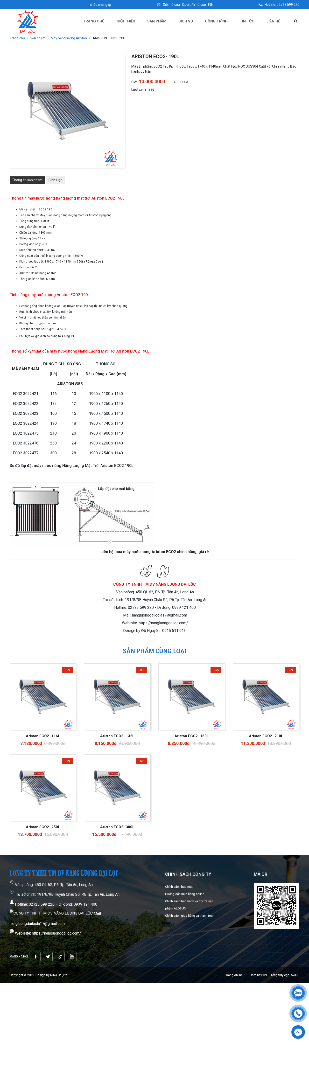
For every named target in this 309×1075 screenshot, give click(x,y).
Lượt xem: (139, 89)
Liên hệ (273, 21)
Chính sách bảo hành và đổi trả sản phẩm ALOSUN (189, 904)
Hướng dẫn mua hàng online (184, 894)
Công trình (216, 21)
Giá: (134, 82)
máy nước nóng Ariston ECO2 (54, 294)
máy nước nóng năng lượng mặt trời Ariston (66, 198)
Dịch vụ (185, 21)
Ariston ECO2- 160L (192, 736)
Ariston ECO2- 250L (43, 827)
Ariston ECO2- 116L (43, 736)
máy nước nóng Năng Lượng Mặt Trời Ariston (89, 351)
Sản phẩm (156, 21)
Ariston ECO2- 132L (117, 736)
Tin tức (247, 21)
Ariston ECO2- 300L (117, 827)
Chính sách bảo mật (179, 886)
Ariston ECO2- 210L (266, 736)
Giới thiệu (126, 21)
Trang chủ (94, 21)
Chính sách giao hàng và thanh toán (189, 915)
